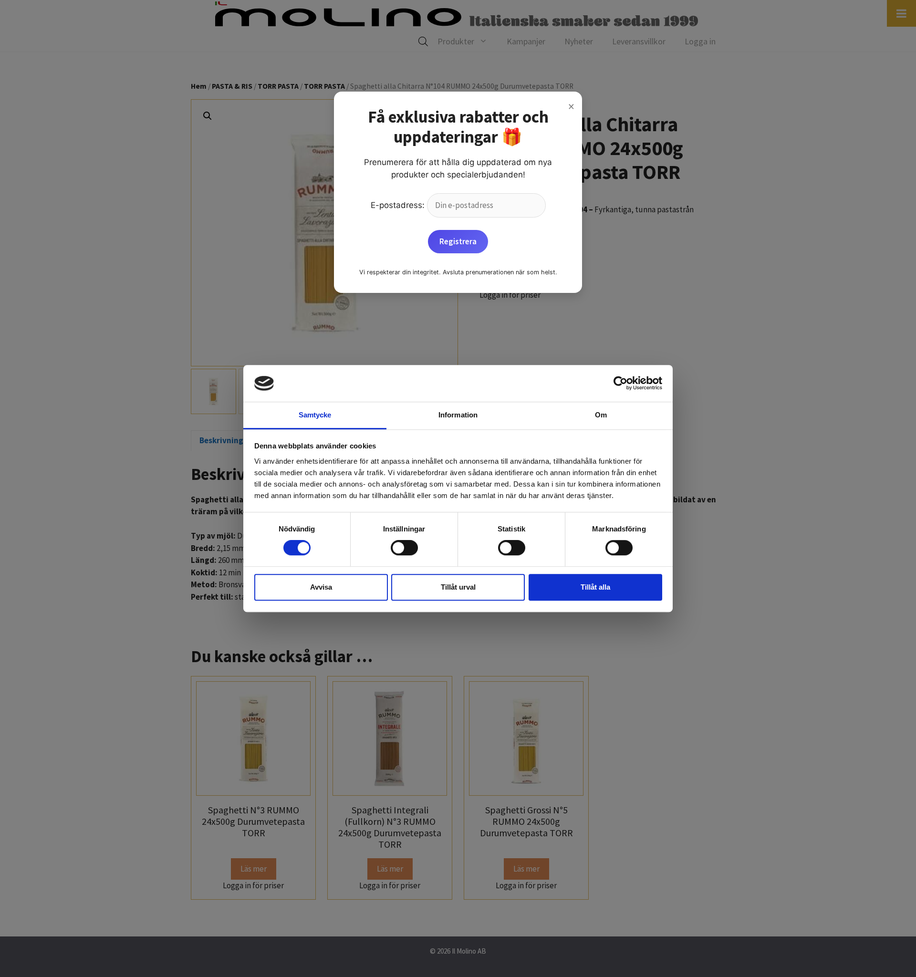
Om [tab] (601, 415)
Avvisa (321, 587)
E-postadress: (399, 205)
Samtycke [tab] (315, 415)
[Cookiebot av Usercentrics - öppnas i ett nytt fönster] (620, 383)
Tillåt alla (595, 587)
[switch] (404, 547)
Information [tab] (458, 415)
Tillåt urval (458, 587)
